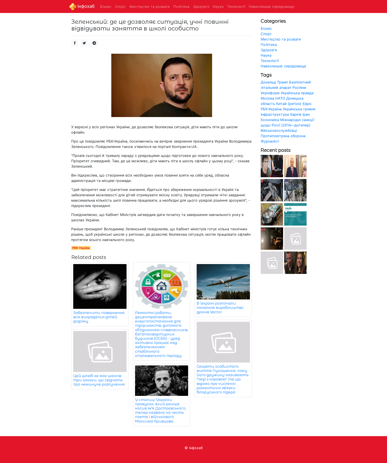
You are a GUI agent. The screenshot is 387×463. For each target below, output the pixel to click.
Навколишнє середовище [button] (271, 6)
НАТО (280, 98)
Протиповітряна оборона (283, 136)
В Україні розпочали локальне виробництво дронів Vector (220, 307)
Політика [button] (181, 6)
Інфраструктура (275, 114)
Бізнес (266, 28)
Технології (270, 60)
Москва (267, 98)
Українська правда (297, 93)
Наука (266, 55)
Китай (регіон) (288, 103)
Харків (295, 114)
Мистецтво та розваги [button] (149, 6)
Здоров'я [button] (201, 6)
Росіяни (299, 87)
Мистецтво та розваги (281, 39)
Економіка (270, 119)
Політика (269, 44)
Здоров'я (269, 50)
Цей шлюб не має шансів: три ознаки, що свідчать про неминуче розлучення (99, 380)
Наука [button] (218, 6)
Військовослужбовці (279, 130)
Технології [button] (236, 6)
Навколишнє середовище (283, 66)
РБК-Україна (81, 248)
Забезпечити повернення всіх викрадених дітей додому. (99, 317)
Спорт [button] (120, 6)
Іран (306, 114)
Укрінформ (270, 93)
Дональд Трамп (274, 82)
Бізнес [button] (105, 6)
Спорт (266, 34)
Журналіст (270, 141)
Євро (307, 103)
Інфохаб (85, 6)
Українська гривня (299, 109)
